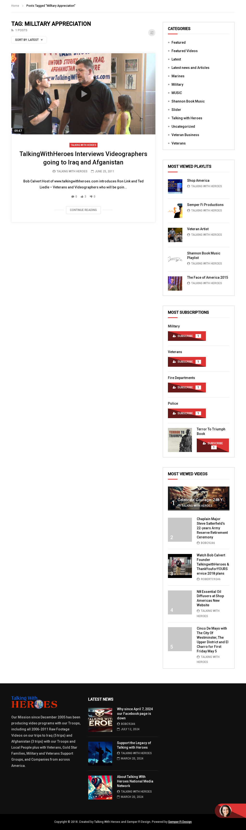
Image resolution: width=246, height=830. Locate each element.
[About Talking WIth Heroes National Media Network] (100, 788)
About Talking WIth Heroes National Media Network (135, 781)
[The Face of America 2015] (175, 283)
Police (173, 403)
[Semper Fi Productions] (175, 211)
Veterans (179, 143)
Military (177, 84)
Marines (178, 76)
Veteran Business (185, 135)
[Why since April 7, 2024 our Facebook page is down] (100, 720)
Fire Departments (181, 378)
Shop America (198, 180)
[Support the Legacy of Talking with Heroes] (100, 754)
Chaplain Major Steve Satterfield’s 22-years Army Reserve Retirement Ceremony (212, 528)
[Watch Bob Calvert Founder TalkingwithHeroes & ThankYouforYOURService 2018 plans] (180, 566)
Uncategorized (183, 126)
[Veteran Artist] (175, 235)
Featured (179, 42)
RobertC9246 (211, 579)
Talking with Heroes (83, 145)
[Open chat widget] (230, 811)
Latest (176, 59)
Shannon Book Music (188, 101)
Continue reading (83, 210)
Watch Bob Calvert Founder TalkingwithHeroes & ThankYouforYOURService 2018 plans (213, 564)
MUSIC (177, 93)
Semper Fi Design (180, 822)
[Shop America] (175, 186)
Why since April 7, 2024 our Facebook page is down (135, 713)
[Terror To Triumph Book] (180, 440)
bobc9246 (208, 543)
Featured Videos (185, 51)
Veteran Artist (198, 229)
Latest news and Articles (190, 68)
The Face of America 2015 (207, 277)
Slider (176, 110)
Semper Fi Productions (205, 205)
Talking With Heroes (72, 171)
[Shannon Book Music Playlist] (175, 259)
